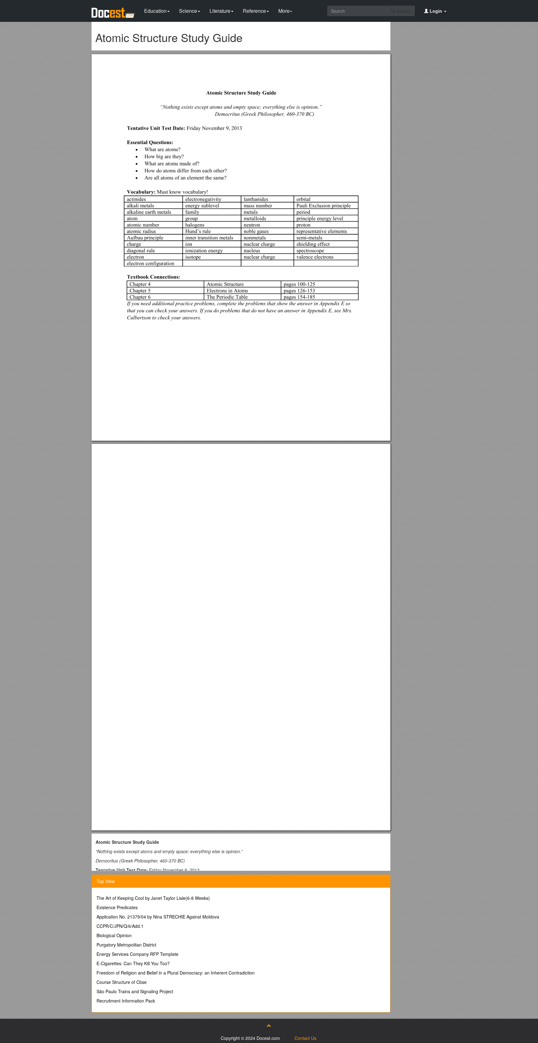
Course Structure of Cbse (122, 982)
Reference (254, 10)
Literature (220, 10)
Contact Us (305, 1038)
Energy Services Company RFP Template (137, 954)
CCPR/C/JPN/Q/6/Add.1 (120, 926)
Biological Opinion (114, 935)
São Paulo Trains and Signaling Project (135, 991)
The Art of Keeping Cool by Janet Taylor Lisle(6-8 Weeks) (153, 898)
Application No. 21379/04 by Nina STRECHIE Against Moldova (158, 917)
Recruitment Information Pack (126, 1001)
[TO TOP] (269, 1025)
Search (403, 11)
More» (285, 10)
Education (155, 10)
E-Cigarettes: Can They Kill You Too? (133, 963)
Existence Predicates (117, 907)
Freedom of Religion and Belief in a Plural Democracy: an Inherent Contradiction (176, 973)
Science (188, 10)
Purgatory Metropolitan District (126, 945)
